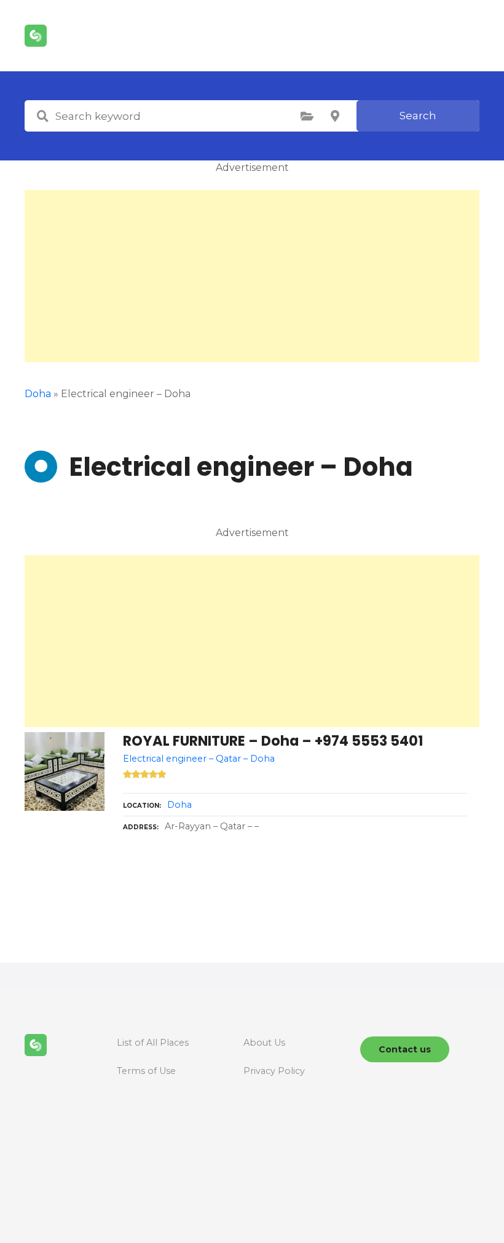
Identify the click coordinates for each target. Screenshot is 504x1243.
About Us (264, 1042)
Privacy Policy (274, 1070)
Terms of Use (146, 1070)
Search (418, 115)
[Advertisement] (252, 276)
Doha (179, 804)
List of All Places (153, 1042)
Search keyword (42, 116)
